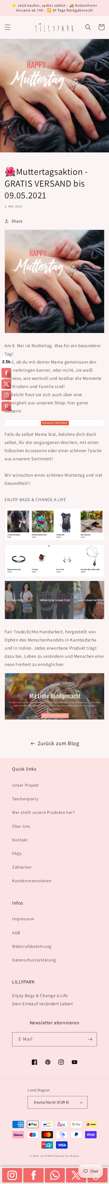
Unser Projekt (25, 785)
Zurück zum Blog (58, 743)
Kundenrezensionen (31, 880)
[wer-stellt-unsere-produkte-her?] (54, 719)
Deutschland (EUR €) (51, 1102)
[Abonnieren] (90, 1039)
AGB (16, 932)
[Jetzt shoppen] (54, 426)
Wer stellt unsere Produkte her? (43, 812)
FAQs (16, 853)
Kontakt (20, 840)
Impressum (23, 918)
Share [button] (17, 221)
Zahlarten (21, 867)
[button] (7, 27)
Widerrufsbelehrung (31, 946)
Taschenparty (25, 798)
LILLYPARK (46, 1155)
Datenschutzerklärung (34, 960)
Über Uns (21, 826)
